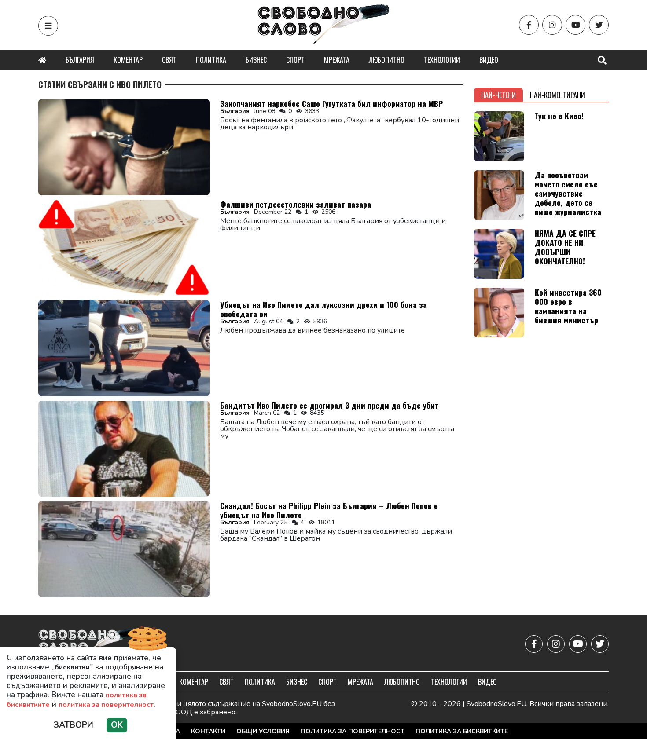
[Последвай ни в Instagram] (552, 25)
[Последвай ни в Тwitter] (599, 25)
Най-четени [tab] (498, 95)
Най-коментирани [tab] (557, 95)
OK (117, 725)
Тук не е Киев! (559, 115)
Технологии (442, 60)
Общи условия (263, 731)
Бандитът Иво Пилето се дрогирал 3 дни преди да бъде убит (329, 405)
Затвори (73, 725)
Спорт (295, 60)
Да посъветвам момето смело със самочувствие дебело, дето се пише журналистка (568, 193)
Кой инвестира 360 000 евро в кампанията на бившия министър (568, 306)
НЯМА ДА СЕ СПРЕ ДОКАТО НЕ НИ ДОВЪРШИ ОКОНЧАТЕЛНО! (565, 247)
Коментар (128, 60)
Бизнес (256, 60)
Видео (488, 60)
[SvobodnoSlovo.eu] (89, 644)
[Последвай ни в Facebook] (529, 25)
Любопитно (386, 60)
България (80, 60)
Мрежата (336, 60)
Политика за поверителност (352, 731)
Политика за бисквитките (461, 731)
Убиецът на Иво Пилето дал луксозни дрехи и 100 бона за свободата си (323, 309)
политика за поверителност (106, 705)
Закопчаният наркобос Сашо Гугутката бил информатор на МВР (331, 103)
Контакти (208, 731)
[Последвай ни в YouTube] (575, 25)
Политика (211, 60)
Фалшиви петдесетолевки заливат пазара (295, 204)
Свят (169, 60)
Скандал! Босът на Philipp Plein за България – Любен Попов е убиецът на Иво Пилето (329, 510)
